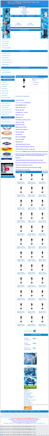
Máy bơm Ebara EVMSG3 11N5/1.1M (31, 208)
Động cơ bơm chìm (6, 119)
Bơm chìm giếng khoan (7, 72)
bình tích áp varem (45, 417)
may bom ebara (27, 401)
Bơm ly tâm (5, 32)
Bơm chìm (3, 417)
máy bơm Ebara (27, 390)
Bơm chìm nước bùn (6, 55)
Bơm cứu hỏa (5, 34)
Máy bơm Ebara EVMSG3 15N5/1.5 (42, 234)
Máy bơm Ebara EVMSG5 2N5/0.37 (21, 325)
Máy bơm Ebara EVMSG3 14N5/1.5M (31, 234)
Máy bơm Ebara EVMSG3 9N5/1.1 (42, 182)
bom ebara (26, 398)
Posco (7, 137)
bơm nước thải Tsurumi (29, 417)
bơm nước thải (37, 413)
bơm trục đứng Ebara (28, 397)
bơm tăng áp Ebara (7, 415)
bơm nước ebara (15, 413)
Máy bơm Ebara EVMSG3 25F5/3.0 (31, 299)
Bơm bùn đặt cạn (6, 57)
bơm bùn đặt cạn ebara (38, 415)
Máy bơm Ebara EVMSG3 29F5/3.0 (21, 312)
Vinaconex (7, 158)
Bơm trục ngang (6, 41)
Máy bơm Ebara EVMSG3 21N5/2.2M (42, 273)
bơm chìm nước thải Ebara (29, 396)
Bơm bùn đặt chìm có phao (7, 62)
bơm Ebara (26, 391)
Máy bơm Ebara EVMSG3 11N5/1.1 (21, 208)
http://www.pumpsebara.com (39, 423)
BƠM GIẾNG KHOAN (24, 67)
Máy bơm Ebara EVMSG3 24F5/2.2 (42, 286)
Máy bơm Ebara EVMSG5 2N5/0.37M (31, 325)
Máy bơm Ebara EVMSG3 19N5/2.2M (21, 273)
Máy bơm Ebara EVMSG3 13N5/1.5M (42, 221)
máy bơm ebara (9, 413)
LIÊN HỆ (24, 14)
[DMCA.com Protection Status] (28, 407)
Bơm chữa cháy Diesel (7, 47)
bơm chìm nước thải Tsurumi (38, 416)
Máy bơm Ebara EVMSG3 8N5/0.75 (21, 182)
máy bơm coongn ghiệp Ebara (26, 414)
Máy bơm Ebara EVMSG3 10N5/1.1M (42, 195)
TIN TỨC (24, 10)
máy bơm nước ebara (37, 417)
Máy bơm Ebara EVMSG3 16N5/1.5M (42, 247)
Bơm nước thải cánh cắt (7, 109)
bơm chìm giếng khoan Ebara (30, 400)
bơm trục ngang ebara (28, 402)
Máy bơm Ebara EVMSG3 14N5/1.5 (21, 234)
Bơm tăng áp (5, 45)
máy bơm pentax (24, 416)
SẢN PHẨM (24, 9)
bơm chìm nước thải (30, 413)
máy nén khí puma (18, 416)
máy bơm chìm (30, 416)
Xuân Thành (7, 142)
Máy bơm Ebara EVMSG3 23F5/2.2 (21, 286)
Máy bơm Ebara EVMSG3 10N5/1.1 (31, 195)
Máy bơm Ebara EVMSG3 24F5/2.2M (21, 299)
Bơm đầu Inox (5, 88)
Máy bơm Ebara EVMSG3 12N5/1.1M (21, 221)
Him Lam (6, 131)
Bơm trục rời (5, 36)
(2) (2, 429)
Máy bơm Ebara (19, 151)
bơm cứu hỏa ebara (14, 415)
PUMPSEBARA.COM (24, 11)
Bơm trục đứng (5, 43)
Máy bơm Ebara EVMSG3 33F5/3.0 (42, 312)
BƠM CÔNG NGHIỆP (24, 30)
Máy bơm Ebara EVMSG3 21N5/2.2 (31, 273)
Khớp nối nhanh (6, 64)
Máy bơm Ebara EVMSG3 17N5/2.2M (31, 260)
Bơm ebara (4, 413)
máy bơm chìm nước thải (22, 413)
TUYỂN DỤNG (24, 13)
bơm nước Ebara (27, 394)
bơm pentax (7, 417)
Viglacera (6, 153)
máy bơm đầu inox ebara (16, 414)
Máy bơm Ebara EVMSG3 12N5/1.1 (42, 208)
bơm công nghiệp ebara (10, 416)
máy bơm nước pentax (13, 417)
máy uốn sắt (46, 416)
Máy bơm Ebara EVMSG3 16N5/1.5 (31, 247)
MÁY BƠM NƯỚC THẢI (24, 51)
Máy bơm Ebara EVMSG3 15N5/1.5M (21, 247)
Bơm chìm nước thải (6, 53)
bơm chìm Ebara (27, 395)
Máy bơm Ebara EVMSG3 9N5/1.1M (21, 195)
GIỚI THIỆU (24, 8)
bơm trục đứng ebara (22, 415)
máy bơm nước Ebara (28, 392)
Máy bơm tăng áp (19, 102)
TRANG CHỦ (28, 6)
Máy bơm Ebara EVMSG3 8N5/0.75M (31, 182)
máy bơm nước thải (29, 415)
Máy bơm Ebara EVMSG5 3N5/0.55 (42, 325)
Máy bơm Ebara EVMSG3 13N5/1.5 (31, 221)
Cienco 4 (6, 147)
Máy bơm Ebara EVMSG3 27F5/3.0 (42, 299)
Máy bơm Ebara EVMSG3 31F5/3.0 (31, 312)
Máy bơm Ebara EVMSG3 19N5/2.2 (21, 260)
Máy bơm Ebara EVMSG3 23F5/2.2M (31, 286)
